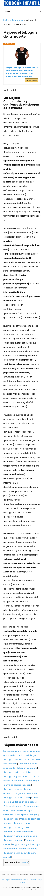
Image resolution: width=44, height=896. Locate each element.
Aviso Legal (5, 880)
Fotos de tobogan (13, 806)
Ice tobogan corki (12, 751)
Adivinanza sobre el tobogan (18, 831)
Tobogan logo (31, 780)
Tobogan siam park (27, 768)
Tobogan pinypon (13, 759)
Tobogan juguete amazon (17, 776)
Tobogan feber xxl (13, 789)
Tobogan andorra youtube (17, 772)
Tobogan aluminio (23, 823)
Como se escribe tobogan (17, 785)
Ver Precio (33, 80)
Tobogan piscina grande (16, 827)
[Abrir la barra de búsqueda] (41, 11)
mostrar (25, 862)
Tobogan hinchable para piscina (20, 836)
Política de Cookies (16, 880)
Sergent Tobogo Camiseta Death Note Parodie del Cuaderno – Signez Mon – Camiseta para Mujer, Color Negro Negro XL (22, 72)
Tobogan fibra (11, 818)
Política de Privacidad (30, 880)
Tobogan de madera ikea (17, 797)
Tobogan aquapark (14, 840)
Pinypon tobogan (20, 844)
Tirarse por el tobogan (26, 814)
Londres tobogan (27, 848)
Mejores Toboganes (13, 20)
